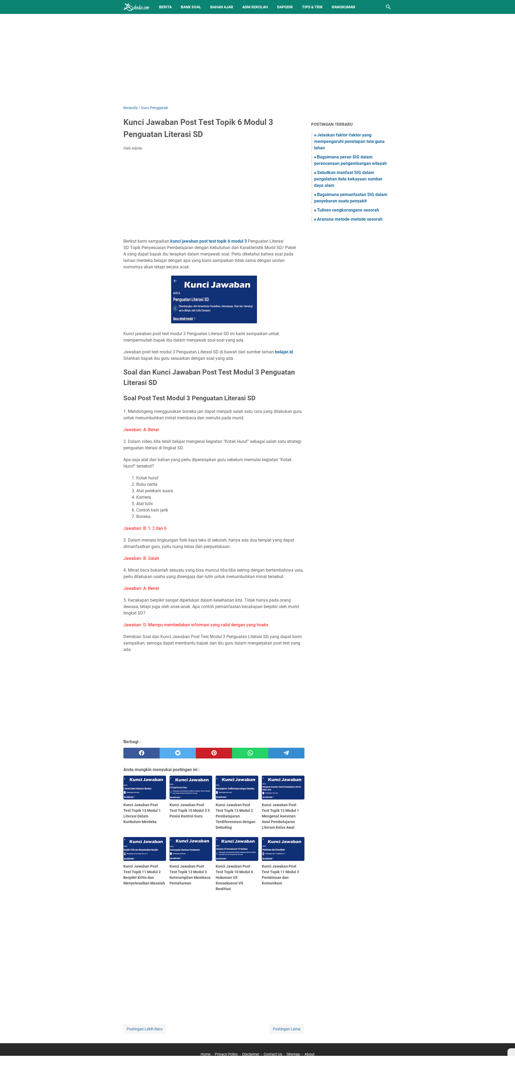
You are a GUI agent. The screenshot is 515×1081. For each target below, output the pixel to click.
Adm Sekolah (255, 7)
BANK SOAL (191, 7)
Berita (165, 7)
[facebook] (141, 753)
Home (206, 1054)
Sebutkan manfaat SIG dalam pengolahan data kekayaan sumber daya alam (348, 179)
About (309, 1054)
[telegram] (286, 753)
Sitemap (293, 1054)
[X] (511, 1052)
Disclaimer (250, 1054)
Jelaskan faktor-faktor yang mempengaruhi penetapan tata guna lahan (349, 141)
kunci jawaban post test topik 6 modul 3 (208, 241)
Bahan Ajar (221, 7)
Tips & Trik (312, 7)
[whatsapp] (250, 753)
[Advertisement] (257, 59)
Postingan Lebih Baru (145, 1029)
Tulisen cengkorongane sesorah (348, 210)
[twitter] (178, 753)
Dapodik (285, 7)
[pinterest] (214, 753)
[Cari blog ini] (388, 7)
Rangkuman (343, 7)
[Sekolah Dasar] (136, 7)
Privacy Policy (226, 1054)
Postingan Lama (286, 1029)
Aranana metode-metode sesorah (349, 219)
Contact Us (273, 1054)
